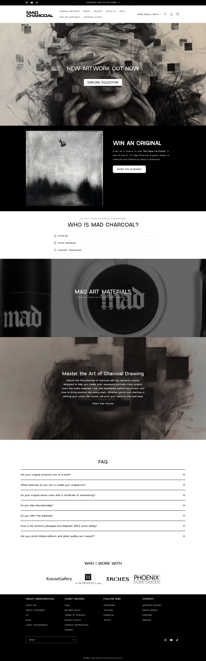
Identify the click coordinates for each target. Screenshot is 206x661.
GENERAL (146, 620)
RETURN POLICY (73, 610)
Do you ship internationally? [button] (37, 505)
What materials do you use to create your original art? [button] (53, 484)
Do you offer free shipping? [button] (37, 515)
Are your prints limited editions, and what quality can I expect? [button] (58, 536)
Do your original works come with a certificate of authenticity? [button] (58, 495)
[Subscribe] (73, 639)
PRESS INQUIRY (150, 610)
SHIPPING (147, 615)
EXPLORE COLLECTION (103, 82)
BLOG (28, 620)
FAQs (67, 605)
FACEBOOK (109, 615)
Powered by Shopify (113, 658)
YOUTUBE (108, 610)
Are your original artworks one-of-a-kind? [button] (46, 474)
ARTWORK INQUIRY (152, 605)
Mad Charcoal (97, 658)
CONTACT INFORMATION (76, 625)
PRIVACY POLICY (73, 620)
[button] (165, 14)
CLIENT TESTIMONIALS (37, 625)
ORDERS (69, 630)
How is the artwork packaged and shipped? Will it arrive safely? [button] (59, 525)
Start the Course (103, 403)
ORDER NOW (103, 304)
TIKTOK (107, 620)
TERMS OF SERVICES (75, 615)
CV (27, 615)
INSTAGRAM (109, 605)
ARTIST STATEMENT (35, 610)
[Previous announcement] (73, 2)
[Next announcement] (133, 2)
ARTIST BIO (31, 605)
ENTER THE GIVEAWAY (129, 169)
